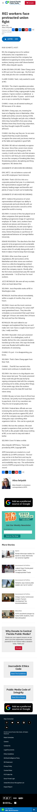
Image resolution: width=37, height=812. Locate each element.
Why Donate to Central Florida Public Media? (18, 632)
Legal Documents (9, 750)
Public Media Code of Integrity (18, 691)
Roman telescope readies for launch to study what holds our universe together (25, 556)
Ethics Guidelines (9, 754)
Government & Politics (22, 565)
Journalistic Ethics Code (18, 667)
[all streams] (34, 809)
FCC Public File (8, 774)
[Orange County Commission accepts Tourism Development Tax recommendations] (8, 597)
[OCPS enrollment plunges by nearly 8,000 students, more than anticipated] (8, 614)
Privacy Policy (8, 766)
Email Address (8, 529)
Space (17, 551)
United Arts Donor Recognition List (14, 783)
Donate (31, 3)
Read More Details (18, 697)
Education (18, 611)
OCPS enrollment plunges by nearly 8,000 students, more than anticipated (24, 616)
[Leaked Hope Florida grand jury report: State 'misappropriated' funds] (8, 569)
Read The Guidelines (18, 674)
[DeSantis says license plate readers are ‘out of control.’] (8, 583)
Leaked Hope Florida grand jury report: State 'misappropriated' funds (24, 570)
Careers (6, 741)
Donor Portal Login (9, 778)
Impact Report (8, 787)
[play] (3, 810)
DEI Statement (8, 762)
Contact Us (7, 746)
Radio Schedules (9, 737)
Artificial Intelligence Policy (12, 758)
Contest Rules (8, 770)
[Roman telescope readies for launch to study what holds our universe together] (8, 554)
